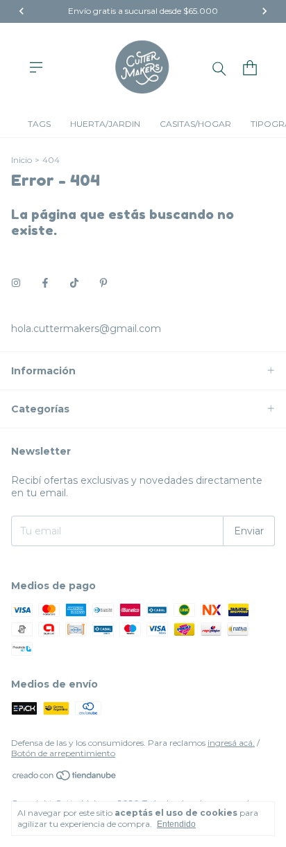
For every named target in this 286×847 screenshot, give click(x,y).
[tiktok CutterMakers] (74, 283)
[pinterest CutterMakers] (103, 283)
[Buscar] (219, 68)
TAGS (39, 124)
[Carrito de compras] (250, 68)
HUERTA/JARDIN (105, 124)
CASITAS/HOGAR (195, 124)
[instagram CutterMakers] (16, 283)
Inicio (21, 160)
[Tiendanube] (65, 778)
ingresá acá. (231, 742)
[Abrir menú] (36, 67)
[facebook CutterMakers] (45, 283)
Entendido (176, 824)
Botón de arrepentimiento (63, 753)
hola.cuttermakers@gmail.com (86, 328)
